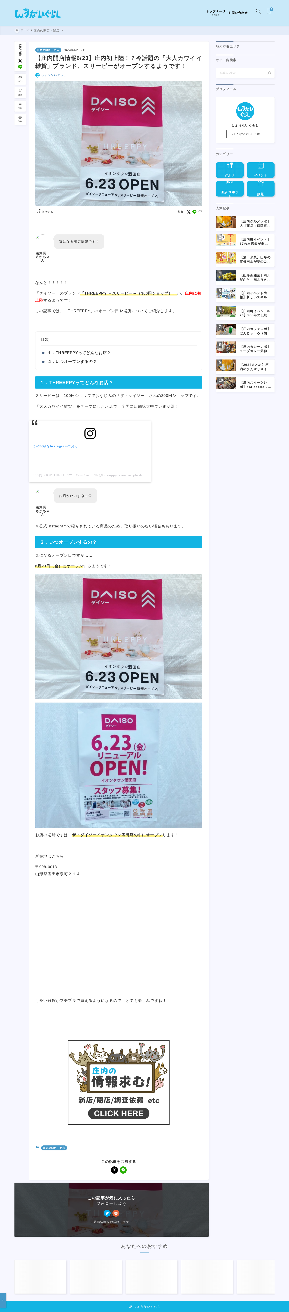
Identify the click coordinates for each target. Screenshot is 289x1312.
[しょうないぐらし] (37, 13)
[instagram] (115, 1213)
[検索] (269, 73)
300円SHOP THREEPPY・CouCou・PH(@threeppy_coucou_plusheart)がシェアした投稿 (105, 475)
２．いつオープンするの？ (72, 361)
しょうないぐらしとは (245, 134)
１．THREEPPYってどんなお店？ (79, 353)
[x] (20, 61)
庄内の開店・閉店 (48, 50)
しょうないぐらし (54, 75)
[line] (20, 67)
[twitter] (107, 1213)
